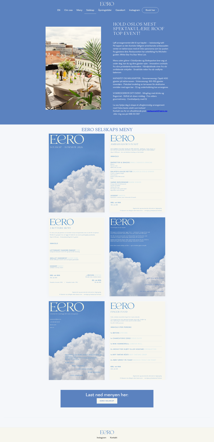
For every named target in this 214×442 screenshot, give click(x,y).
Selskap (90, 10)
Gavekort (120, 10)
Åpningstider (105, 10)
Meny (79, 10)
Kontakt (113, 437)
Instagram (134, 10)
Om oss (68, 10)
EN (58, 10)
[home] (107, 4)
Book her (150, 10)
